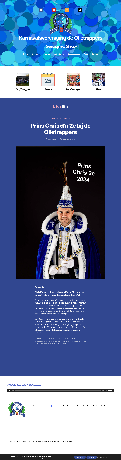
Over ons (35, 54)
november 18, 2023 (68, 139)
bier (47, 339)
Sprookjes (63, 343)
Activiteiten (58, 54)
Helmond (50, 341)
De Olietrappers (22, 89)
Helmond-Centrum (60, 341)
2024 (39, 339)
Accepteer (80, 457)
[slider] (110, 390)
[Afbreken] (106, 390)
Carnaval (56, 339)
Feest (45, 341)
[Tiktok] (80, 10)
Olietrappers (41, 343)
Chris (75, 339)
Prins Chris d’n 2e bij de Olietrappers (60, 128)
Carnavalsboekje (74, 54)
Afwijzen (91, 457)
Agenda (47, 54)
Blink (50, 339)
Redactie (54, 139)
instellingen (66, 458)
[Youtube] (54, 10)
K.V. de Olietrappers (73, 341)
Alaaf (43, 339)
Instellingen (103, 457)
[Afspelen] (10, 390)
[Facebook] (41, 10)
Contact (95, 54)
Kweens (83, 341)
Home (25, 54)
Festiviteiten (56, 119)
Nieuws (67, 119)
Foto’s (86, 54)
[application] (60, 390)
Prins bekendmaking (52, 343)
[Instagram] (67, 10)
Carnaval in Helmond (66, 339)
